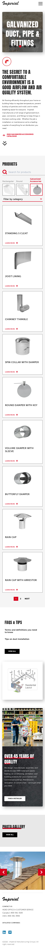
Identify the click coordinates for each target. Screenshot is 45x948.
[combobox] (22, 199)
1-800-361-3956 (13, 916)
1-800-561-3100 (16, 913)
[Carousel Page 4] (25, 46)
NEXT (27, 599)
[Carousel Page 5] (30, 46)
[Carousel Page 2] (15, 46)
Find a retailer (15, 799)
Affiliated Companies (11, 923)
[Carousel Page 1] (10, 46)
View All (12, 651)
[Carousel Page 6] (34, 46)
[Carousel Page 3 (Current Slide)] (20, 46)
